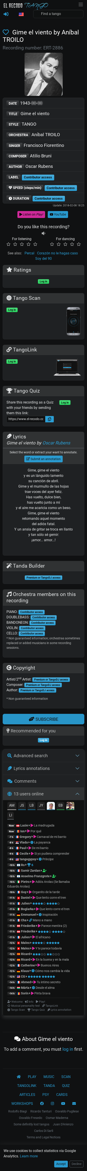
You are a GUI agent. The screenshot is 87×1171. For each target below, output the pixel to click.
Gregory (25, 837)
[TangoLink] (31, 920)
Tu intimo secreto (48, 982)
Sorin (25, 993)
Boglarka (27, 909)
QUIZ (66, 1086)
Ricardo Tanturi (41, 1111)
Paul (23, 848)
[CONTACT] (74, 1103)
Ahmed (26, 982)
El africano (42, 937)
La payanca (42, 842)
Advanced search (31, 755)
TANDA (49, 1086)
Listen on (32, 214)
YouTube (59, 214)
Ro (23, 865)
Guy (24, 892)
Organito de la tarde (46, 892)
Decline (76, 1164)
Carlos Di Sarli (43, 1131)
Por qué (35, 831)
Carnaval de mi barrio (51, 837)
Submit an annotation (45, 459)
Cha (24, 920)
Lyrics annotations (32, 768)
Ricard (25, 954)
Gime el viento (29, 113)
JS (22, 805)
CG (23, 976)
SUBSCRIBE (46, 719)
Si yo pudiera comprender (51, 853)
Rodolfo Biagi (17, 1111)
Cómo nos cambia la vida (52, 971)
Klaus (25, 971)
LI (10, 815)
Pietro (25, 882)
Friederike (28, 926)
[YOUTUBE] (63, 1103)
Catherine (28, 965)
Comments (25, 781)
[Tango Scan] (32, 842)
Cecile (24, 853)
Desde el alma (45, 987)
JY (41, 805)
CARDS (62, 1095)
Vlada (24, 842)
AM (11, 805)
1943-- (25, 103)
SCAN (65, 1077)
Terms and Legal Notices (43, 1137)
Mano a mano (42, 920)
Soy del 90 (43, 258)
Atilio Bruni (30, 156)
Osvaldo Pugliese (67, 1111)
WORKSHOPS (22, 1103)
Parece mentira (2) (54, 926)
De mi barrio (39, 848)
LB (31, 805)
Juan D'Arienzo (63, 1124)
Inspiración (50, 914)
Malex (25, 943)
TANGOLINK (26, 1086)
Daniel (26, 897)
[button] (21, 14)
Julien (26, 903)
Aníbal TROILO (34, 134)
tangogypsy (28, 859)
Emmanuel (28, 914)
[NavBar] (80, 4)
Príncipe (48, 859)
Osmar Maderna (57, 1118)
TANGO (22, 124)
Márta (25, 987)
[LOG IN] (6, 14)
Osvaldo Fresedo (30, 1118)
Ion (22, 831)
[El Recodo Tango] (18, 1076)
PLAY (32, 1077)
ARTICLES (27, 1095)
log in (67, 1049)
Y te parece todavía (48, 948)
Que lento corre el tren (50, 897)
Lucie (24, 825)
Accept (61, 1164)
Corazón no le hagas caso (57, 253)
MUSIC (49, 1077)
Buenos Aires (49, 965)
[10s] (43, 233)
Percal (29, 253)
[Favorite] (7, 32)
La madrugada (43, 825)
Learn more (29, 1156)
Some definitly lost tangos (31, 1124)
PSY (45, 1095)
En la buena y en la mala (52, 959)
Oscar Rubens (31, 166)
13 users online (29, 794)
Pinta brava (42, 993)
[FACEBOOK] (42, 1103)
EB (60, 805)
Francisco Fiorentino (36, 145)
